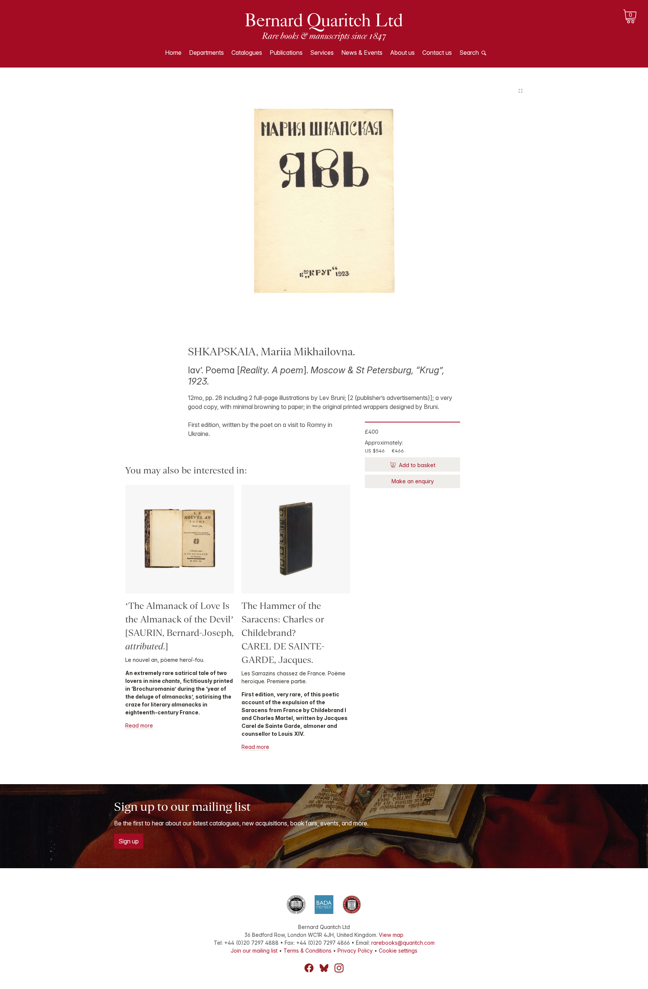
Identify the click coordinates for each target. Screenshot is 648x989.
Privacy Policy (355, 950)
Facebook (309, 967)
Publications (286, 52)
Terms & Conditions (308, 950)
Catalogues (246, 52)
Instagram (339, 967)
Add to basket (416, 465)
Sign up (128, 841)
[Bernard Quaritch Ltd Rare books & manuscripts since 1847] (324, 26)
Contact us (437, 52)
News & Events (361, 52)
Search (469, 52)
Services (322, 52)
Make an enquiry (413, 481)
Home (173, 52)
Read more (139, 725)
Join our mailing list (254, 950)
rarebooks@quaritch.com (403, 942)
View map (391, 935)
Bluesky (324, 967)
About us (402, 52)
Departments (206, 52)
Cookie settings (398, 950)
